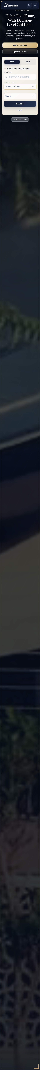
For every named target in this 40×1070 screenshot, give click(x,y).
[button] (34, 86)
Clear (20, 110)
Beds (7, 94)
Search (20, 104)
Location (8, 72)
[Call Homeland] (29, 5)
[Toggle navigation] (35, 5)
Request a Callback (19, 52)
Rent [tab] (28, 62)
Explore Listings (20, 45)
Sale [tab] (12, 62)
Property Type (12, 84)
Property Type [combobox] (13, 86)
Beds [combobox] (8, 96)
